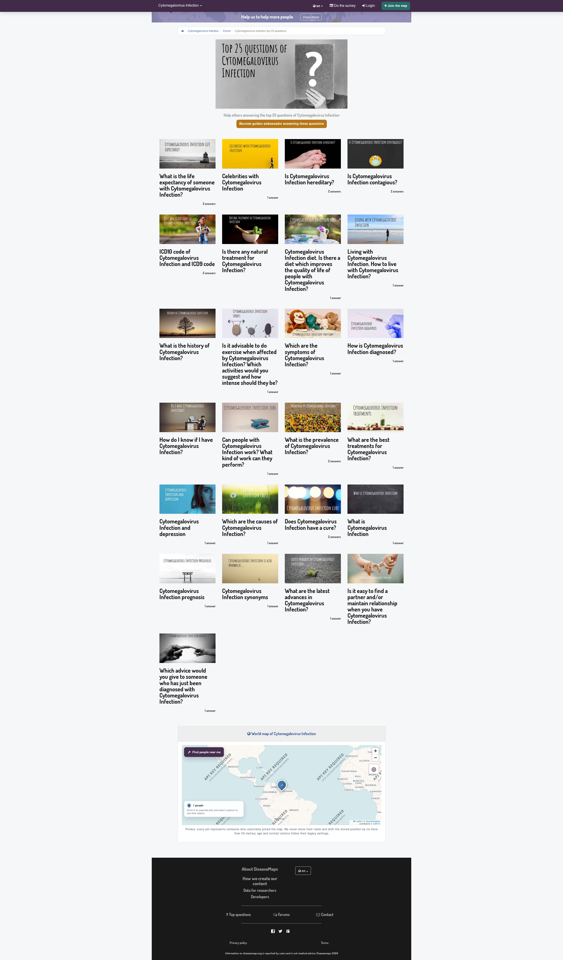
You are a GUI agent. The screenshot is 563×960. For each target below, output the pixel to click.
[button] (179, 5)
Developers (260, 896)
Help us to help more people (267, 17)
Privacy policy (238, 943)
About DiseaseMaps (260, 869)
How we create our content (260, 881)
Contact (326, 914)
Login (370, 5)
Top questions (239, 914)
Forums (283, 914)
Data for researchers (259, 890)
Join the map (397, 5)
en (303, 870)
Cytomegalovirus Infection (203, 31)
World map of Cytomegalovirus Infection (283, 733)
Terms (325, 943)
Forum (227, 31)
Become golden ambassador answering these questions (281, 123)
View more (311, 17)
